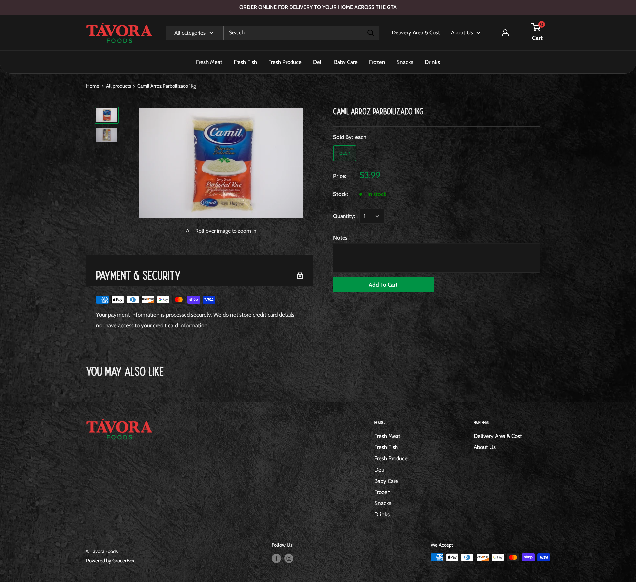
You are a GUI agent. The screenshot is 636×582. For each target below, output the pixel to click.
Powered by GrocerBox (110, 561)
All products (118, 86)
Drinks (432, 62)
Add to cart (383, 284)
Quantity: (344, 216)
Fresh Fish (245, 62)
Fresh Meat (209, 62)
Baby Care (346, 62)
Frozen (377, 62)
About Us (462, 32)
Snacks (405, 62)
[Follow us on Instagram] (288, 558)
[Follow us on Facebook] (276, 558)
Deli (318, 62)
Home (92, 86)
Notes (340, 237)
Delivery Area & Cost (416, 32)
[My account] (505, 32)
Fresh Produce (285, 62)
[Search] (370, 33)
